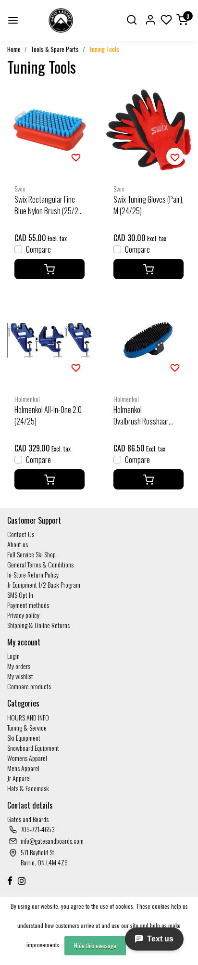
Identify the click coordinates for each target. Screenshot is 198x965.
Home (14, 49)
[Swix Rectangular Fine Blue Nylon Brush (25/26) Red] (49, 130)
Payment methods (28, 605)
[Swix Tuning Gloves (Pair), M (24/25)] (148, 130)
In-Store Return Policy (33, 574)
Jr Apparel (19, 778)
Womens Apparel (27, 758)
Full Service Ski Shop (31, 554)
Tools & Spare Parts (55, 49)
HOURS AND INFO (28, 717)
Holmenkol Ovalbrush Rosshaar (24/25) (141, 415)
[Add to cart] (49, 269)
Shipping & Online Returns (38, 625)
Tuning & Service (27, 727)
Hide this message (95, 945)
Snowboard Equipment (33, 748)
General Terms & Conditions (40, 564)
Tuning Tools (104, 49)
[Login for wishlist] (76, 156)
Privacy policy (23, 615)
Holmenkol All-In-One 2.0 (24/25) (48, 415)
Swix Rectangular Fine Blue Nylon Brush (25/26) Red (49, 205)
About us (17, 544)
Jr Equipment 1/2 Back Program (43, 584)
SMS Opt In (20, 595)
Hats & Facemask (28, 788)
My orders (18, 666)
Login (13, 656)
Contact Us (20, 534)
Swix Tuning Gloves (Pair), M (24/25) (148, 205)
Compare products (29, 686)
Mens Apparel (23, 768)
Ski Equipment (23, 738)
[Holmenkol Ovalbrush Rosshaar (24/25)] (148, 340)
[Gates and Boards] (61, 20)
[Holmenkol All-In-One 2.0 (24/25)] (49, 340)
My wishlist (20, 676)
